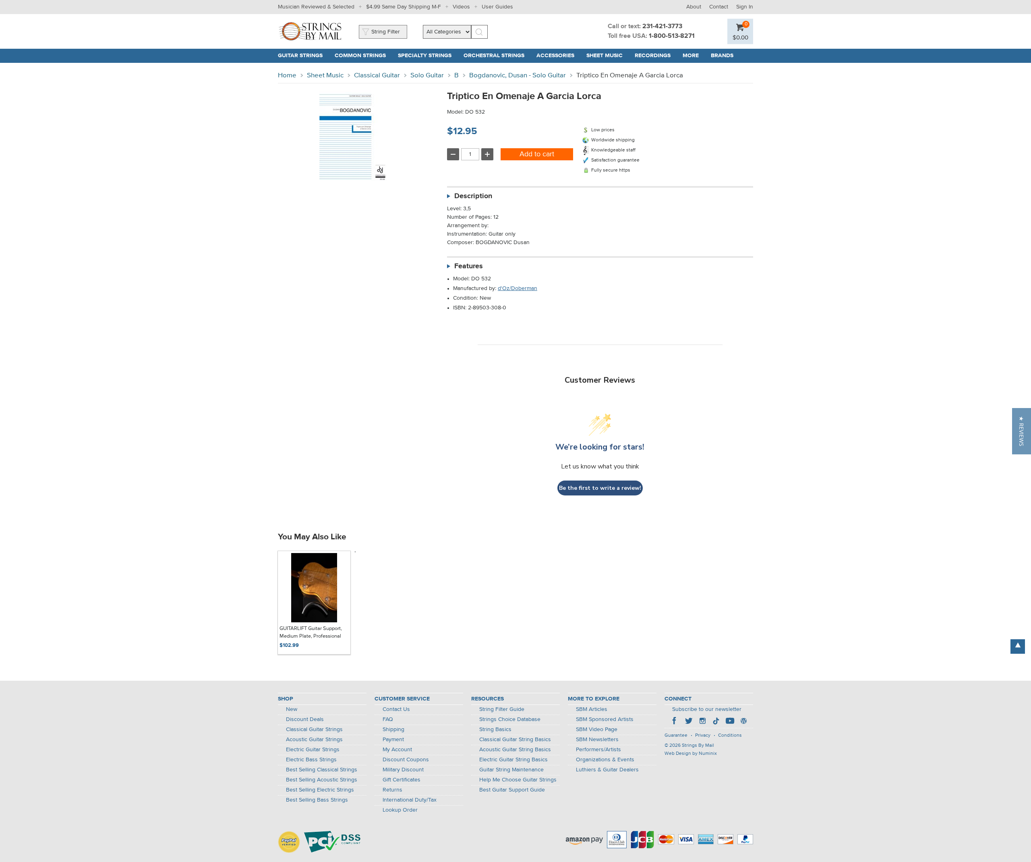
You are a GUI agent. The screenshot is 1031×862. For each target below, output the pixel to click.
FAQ (388, 719)
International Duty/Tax (410, 800)
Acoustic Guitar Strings (314, 739)
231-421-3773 (662, 26)
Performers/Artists (598, 749)
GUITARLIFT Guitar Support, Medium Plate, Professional (310, 632)
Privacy (702, 735)
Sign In (744, 7)
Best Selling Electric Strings (320, 790)
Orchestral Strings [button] (497, 55)
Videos (461, 7)
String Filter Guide (501, 709)
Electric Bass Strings (311, 760)
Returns (392, 790)
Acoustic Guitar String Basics (515, 749)
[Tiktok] (716, 721)
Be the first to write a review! (600, 488)
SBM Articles (591, 709)
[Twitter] (689, 721)
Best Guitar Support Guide (512, 790)
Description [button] (473, 196)
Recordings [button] (656, 55)
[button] (740, 37)
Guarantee (676, 735)
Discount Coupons (406, 760)
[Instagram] (702, 721)
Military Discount (403, 770)
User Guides (497, 7)
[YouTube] (730, 721)
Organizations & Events (605, 760)
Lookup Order (400, 810)
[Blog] (743, 721)
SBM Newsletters (597, 739)
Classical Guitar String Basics (515, 739)
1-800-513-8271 (672, 36)
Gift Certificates (401, 780)
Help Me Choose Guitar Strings (518, 780)
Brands (722, 55)
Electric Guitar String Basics (513, 760)
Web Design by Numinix (691, 753)
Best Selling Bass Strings (317, 800)
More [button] (694, 55)
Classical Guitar (377, 75)
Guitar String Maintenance (511, 770)
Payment (393, 739)
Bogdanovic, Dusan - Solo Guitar (517, 75)
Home (287, 75)
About (693, 7)
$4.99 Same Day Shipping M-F (403, 7)
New (291, 709)
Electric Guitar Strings (313, 749)
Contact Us (396, 709)
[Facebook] (675, 721)
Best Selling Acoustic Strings (321, 780)
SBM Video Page (596, 729)
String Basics (495, 729)
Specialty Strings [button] (428, 55)
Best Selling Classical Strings (321, 770)
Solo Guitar (427, 75)
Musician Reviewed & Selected (316, 7)
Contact (718, 7)
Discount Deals (305, 719)
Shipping (393, 729)
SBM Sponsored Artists (605, 719)
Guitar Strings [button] (303, 55)
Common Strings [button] (363, 55)
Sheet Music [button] (607, 55)
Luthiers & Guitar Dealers (607, 770)
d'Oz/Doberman (517, 288)
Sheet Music (325, 75)
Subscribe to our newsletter (706, 709)
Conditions (730, 735)
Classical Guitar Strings (314, 729)
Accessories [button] (558, 55)
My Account (397, 749)
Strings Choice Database (509, 719)
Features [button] (468, 266)
